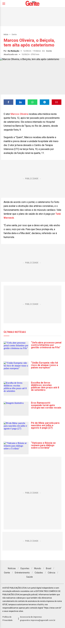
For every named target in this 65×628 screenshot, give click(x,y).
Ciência (51, 572)
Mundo (37, 568)
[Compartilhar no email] (56, 102)
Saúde (29, 577)
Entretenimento (22, 572)
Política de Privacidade (7, 618)
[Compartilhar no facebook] (8, 102)
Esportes (25, 568)
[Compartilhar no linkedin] (20, 102)
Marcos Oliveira (19, 114)
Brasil (48, 568)
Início (6, 34)
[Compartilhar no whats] (32, 102)
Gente (14, 34)
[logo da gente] (32, 4)
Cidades (39, 572)
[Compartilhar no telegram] (44, 102)
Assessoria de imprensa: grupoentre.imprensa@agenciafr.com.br (37, 618)
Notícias (12, 568)
